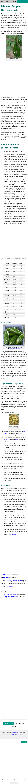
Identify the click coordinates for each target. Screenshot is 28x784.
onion (16, 439)
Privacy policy (22, 734)
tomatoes (8, 439)
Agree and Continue (14, 782)
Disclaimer (14, 736)
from (14, 580)
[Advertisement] (14, 77)
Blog (14, 734)
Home (4, 734)
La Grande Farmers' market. (15, 348)
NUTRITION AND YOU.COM (8, 1)
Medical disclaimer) (12, 534)
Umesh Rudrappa (15, 732)
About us (7, 734)
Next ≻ (19, 723)
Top (25, 742)
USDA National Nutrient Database (10, 594)
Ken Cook (17, 59)
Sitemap (17, 734)
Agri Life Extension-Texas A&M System (11, 596)
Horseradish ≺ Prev (8, 723)
